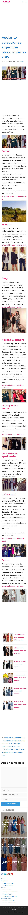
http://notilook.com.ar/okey (12, 307)
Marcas (3, 887)
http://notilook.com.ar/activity (13, 434)
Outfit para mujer (6, 898)
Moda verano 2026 (7, 885)
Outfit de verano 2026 (8, 900)
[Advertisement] (14, 20)
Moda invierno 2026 (7, 883)
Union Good (8, 494)
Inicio (2, 878)
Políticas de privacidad (18, 912)
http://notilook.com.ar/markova (14, 245)
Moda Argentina (17, 907)
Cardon (6, 151)
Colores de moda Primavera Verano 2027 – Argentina (13, 824)
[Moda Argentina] (6, 2)
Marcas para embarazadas (9, 896)
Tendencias (4, 881)
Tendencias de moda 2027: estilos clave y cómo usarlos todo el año (14, 845)
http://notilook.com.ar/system (13, 586)
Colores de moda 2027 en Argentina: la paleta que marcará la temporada (13, 862)
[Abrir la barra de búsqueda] (23, 2)
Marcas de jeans (7, 889)
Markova (7, 224)
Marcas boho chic (7, 894)
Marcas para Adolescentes (9, 892)
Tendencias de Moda (6, 907)
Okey (5, 278)
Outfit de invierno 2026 (8, 903)
